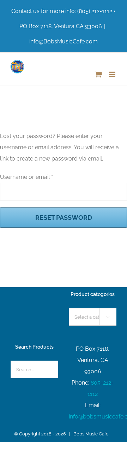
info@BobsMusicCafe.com (63, 41)
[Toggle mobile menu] (112, 74)
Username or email (26, 177)
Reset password (63, 217)
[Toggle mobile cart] (98, 74)
